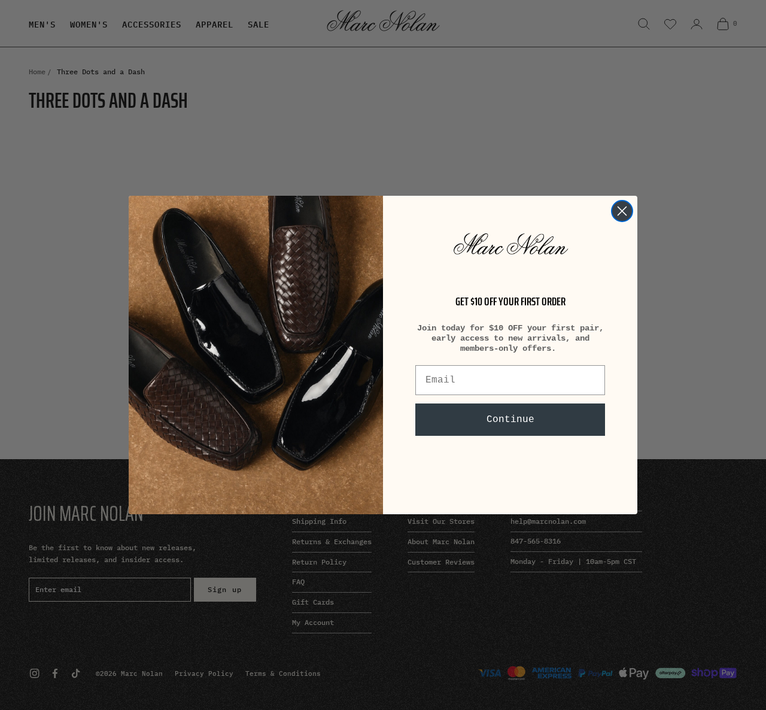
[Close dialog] (622, 211)
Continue (510, 419)
